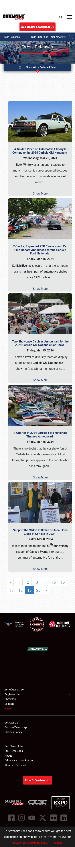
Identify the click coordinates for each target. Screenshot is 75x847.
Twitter (42, 817)
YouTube (31, 817)
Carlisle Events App (16, 727)
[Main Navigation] (69, 17)
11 (18, 582)
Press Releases (11, 37)
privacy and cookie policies (29, 843)
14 (45, 582)
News (8, 708)
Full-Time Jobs (14, 751)
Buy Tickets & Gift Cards (35, 26)
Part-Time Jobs (14, 746)
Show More (40, 193)
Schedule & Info (14, 689)
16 (62, 582)
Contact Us (11, 722)
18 (20, 590)
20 (38, 590)
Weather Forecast (15, 765)
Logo (14, 17)
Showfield (11, 699)
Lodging (9, 703)
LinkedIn (63, 817)
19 (29, 590)
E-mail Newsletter (35, 780)
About (8, 755)
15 (54, 582)
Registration (12, 694)
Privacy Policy (13, 732)
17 (11, 590)
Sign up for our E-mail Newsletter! (50, 37)
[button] (37, 68)
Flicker (53, 817)
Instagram (21, 817)
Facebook (11, 817)
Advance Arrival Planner (20, 760)
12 (27, 582)
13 (36, 582)
